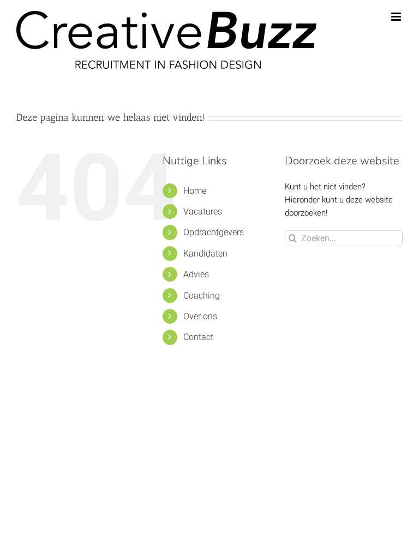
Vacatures (202, 211)
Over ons (200, 316)
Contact (198, 337)
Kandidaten (205, 253)
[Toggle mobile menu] (397, 16)
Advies (196, 274)
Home (194, 191)
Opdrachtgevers (213, 232)
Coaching (201, 295)
